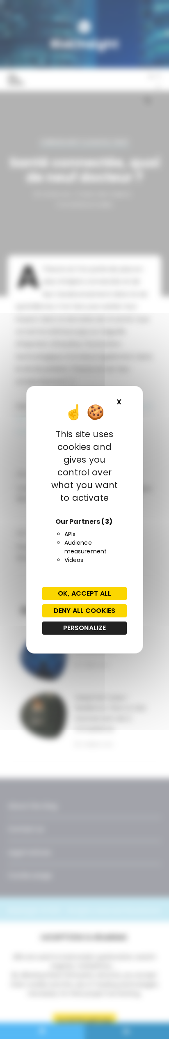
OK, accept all (84, 593)
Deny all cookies (84, 610)
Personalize (84, 628)
